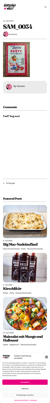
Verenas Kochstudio (35, 249)
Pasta (23, 249)
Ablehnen (25, 389)
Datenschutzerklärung (21, 400)
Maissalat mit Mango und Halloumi (23, 338)
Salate (5, 345)
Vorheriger (10, 183)
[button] (46, 357)
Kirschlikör (12, 288)
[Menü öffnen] (45, 6)
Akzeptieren (25, 382)
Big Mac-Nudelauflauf (20, 244)
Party (12, 293)
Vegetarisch (14, 345)
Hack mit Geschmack (11, 249)
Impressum (33, 400)
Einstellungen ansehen (25, 395)
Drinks (5, 293)
